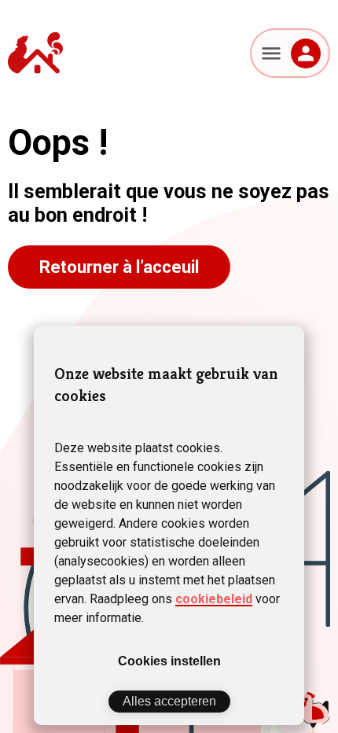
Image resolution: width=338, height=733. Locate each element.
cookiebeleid (213, 598)
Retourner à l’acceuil (119, 267)
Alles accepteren (169, 701)
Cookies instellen (169, 661)
